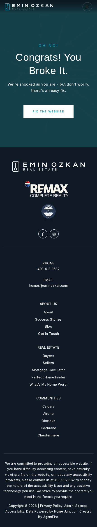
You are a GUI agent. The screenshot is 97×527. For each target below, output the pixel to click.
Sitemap (81, 506)
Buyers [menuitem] (48, 356)
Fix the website (48, 111)
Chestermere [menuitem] (48, 435)
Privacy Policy (51, 506)
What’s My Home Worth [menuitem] (49, 384)
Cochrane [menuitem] (48, 428)
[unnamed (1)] (48, 212)
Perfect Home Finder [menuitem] (49, 377)
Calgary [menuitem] (48, 406)
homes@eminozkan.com (48, 285)
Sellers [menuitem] (48, 363)
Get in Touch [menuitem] (48, 334)
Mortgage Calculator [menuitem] (48, 370)
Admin (69, 506)
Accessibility (15, 511)
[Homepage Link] (29, 6)
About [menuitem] (48, 312)
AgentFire (50, 517)
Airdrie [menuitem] (48, 413)
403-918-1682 (48, 269)
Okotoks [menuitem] (48, 421)
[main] (48, 73)
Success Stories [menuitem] (48, 319)
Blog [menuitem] (48, 326)
